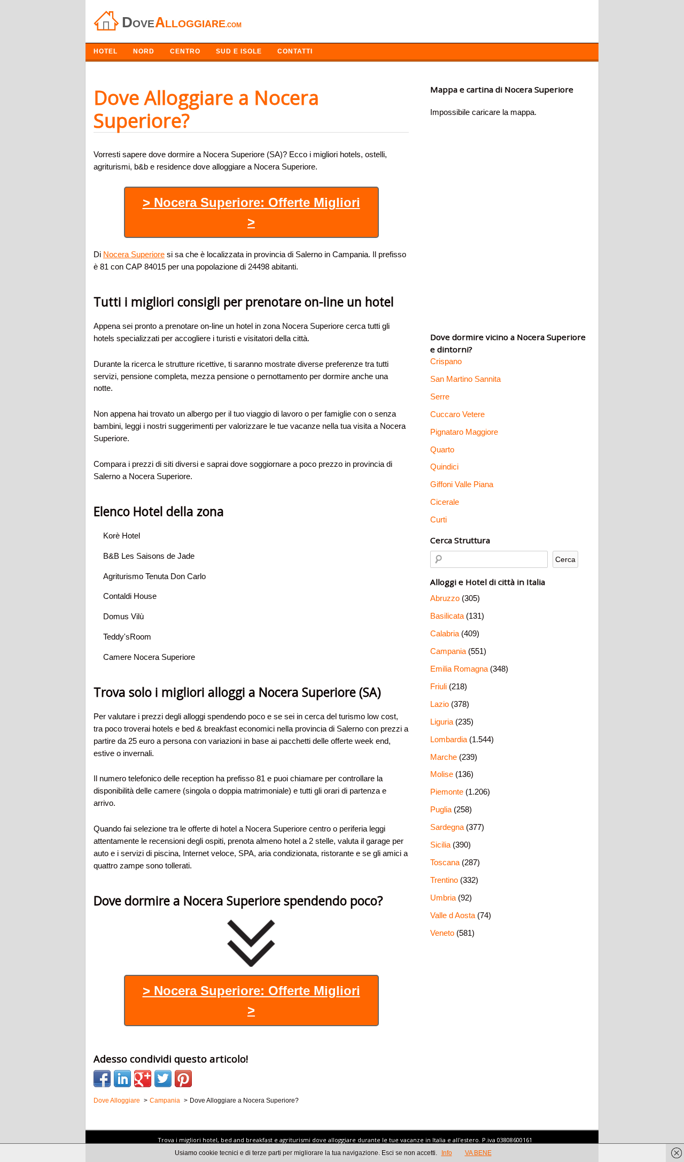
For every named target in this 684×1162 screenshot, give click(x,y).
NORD (143, 51)
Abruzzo (445, 598)
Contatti (295, 51)
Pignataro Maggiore (464, 431)
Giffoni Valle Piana (461, 484)
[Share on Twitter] (163, 1078)
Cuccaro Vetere (457, 414)
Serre (439, 396)
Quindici (444, 466)
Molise (441, 774)
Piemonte (446, 791)
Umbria (443, 897)
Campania (448, 651)
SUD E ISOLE (239, 51)
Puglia (441, 809)
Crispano (446, 361)
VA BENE (478, 1153)
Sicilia (440, 844)
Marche (443, 756)
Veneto (442, 932)
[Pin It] (183, 1078)
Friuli (438, 686)
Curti (438, 519)
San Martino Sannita (465, 378)
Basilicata (447, 615)
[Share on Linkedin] (122, 1078)
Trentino (444, 879)
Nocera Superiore (134, 254)
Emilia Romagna (459, 668)
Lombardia (448, 739)
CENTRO (185, 51)
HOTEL (106, 51)
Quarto (442, 449)
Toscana (445, 862)
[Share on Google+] (142, 1078)
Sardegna (447, 827)
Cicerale (444, 501)
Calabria (444, 633)
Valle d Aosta (452, 915)
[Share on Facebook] (102, 1078)
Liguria (441, 721)
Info (446, 1153)
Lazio (439, 704)
